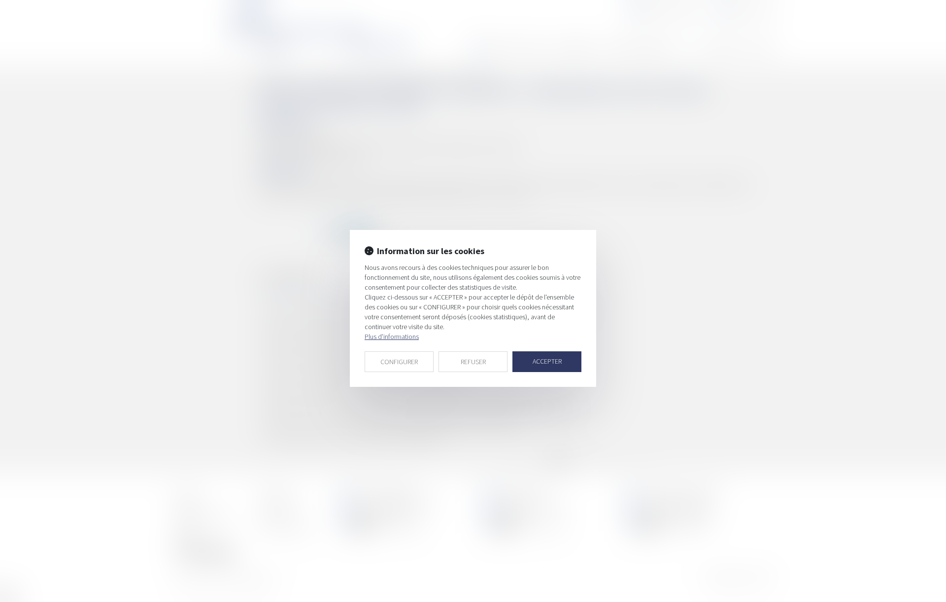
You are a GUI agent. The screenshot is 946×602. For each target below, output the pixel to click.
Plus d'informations (392, 336)
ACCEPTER (547, 361)
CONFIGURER (399, 361)
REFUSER (473, 361)
